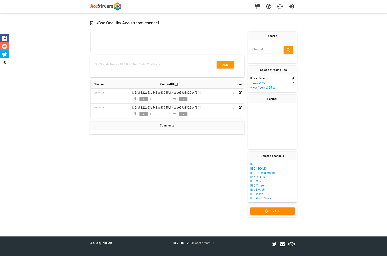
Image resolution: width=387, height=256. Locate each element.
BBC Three (257, 185)
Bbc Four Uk (257, 177)
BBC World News (260, 198)
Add (225, 65)
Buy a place (257, 78)
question (105, 243)
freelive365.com (260, 83)
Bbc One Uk (99, 92)
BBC (252, 164)
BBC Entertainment (262, 173)
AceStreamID (204, 243)
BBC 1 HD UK (258, 168)
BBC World (256, 194)
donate (274, 211)
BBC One (255, 181)
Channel (257, 49)
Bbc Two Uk (257, 190)
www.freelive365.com (264, 87)
